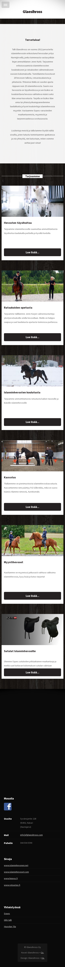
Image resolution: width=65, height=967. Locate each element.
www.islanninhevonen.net (16, 865)
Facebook (8, 806)
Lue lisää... (32, 252)
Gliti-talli (8, 920)
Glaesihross (32, 11)
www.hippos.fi (11, 878)
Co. (42, 952)
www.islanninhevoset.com (16, 871)
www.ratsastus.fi (12, 885)
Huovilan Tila (10, 926)
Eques (7, 913)
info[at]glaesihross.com (31, 834)
